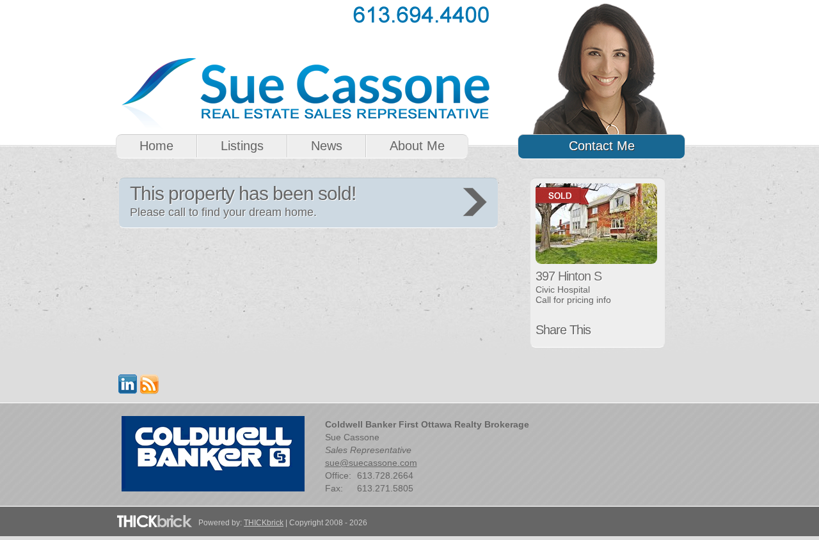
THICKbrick (263, 522)
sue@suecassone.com (371, 463)
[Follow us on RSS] (149, 390)
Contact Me (602, 146)
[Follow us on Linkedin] (128, 390)
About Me (417, 146)
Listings (242, 146)
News (326, 146)
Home (156, 146)
